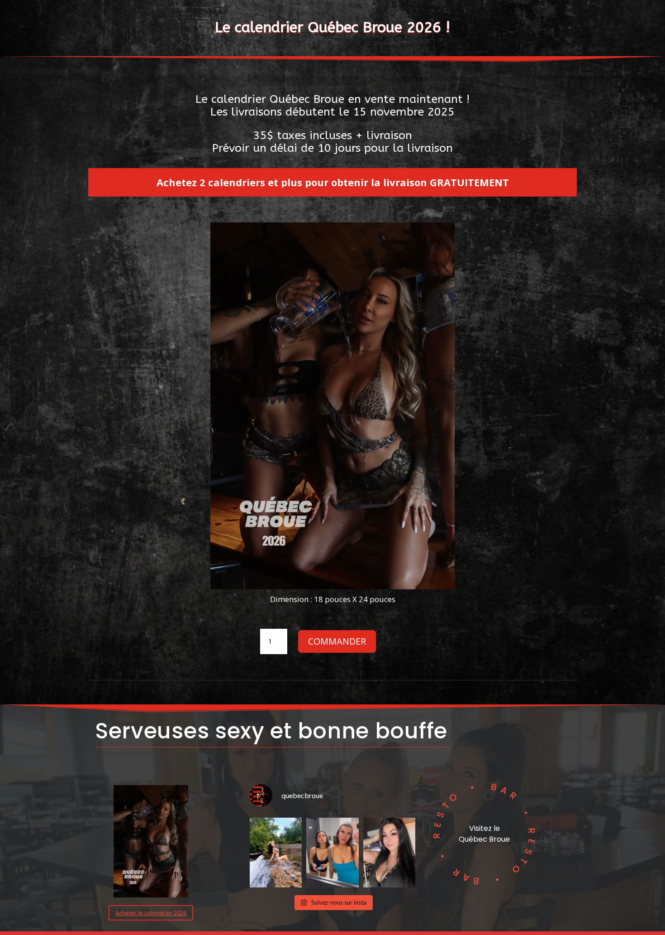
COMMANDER (337, 641)
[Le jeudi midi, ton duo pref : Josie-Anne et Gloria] (332, 852)
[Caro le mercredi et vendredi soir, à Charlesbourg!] (276, 852)
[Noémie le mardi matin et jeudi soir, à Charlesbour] (389, 852)
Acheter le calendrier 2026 (150, 913)
